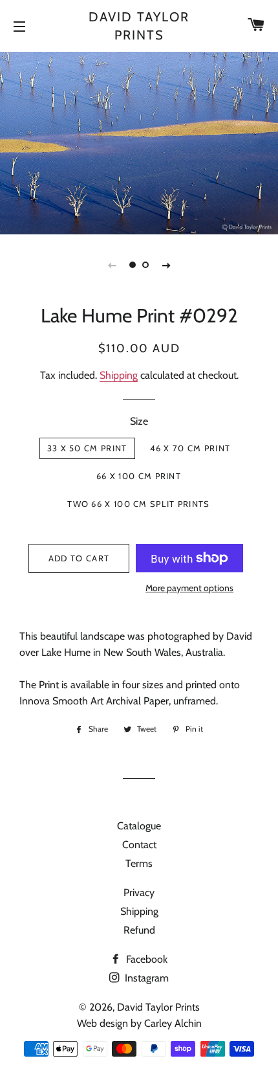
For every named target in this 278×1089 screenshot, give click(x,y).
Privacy (139, 892)
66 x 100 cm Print (138, 476)
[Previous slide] (112, 265)
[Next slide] (166, 265)
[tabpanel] (139, 141)
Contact (139, 844)
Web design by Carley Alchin (139, 1023)
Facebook (145, 959)
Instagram (145, 978)
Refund (139, 930)
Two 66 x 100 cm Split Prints (138, 504)
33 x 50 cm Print (87, 448)
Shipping (119, 375)
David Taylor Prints (139, 26)
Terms (139, 863)
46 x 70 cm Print (190, 448)
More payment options (189, 588)
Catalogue (139, 826)
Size (139, 421)
